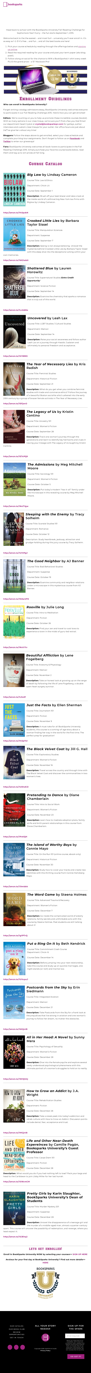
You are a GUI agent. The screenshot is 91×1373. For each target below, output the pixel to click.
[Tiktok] (10, 1347)
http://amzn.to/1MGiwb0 (15, 260)
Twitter (7, 141)
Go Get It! (76, 1357)
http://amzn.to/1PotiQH (15, 837)
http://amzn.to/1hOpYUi (15, 741)
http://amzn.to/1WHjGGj (15, 1079)
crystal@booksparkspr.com (49, 124)
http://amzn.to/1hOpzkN (15, 213)
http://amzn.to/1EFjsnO (15, 403)
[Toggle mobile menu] (87, 3)
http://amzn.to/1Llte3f (14, 697)
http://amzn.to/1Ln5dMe (15, 310)
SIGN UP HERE (80, 1254)
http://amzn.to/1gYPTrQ (15, 935)
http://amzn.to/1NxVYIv (15, 647)
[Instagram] (16, 1347)
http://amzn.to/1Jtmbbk (15, 886)
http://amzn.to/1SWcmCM (16, 1182)
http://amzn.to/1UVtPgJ (15, 553)
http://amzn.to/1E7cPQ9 (15, 456)
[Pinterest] (22, 1347)
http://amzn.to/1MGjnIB (15, 1029)
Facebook (75, 138)
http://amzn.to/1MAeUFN (16, 599)
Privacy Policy (45, 1350)
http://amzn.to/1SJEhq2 (15, 1237)
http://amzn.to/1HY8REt (15, 356)
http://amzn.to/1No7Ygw (15, 506)
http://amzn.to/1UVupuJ (15, 979)
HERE (45, 1263)
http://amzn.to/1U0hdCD (16, 787)
